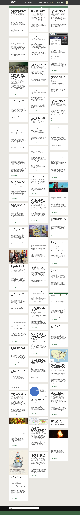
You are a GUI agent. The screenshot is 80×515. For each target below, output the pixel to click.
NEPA (57, 53)
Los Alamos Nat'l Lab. (17, 15)
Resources (45, 2)
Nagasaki (17, 16)
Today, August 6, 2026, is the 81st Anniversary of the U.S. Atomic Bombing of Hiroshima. (18, 11)
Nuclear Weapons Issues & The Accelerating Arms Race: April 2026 (18, 41)
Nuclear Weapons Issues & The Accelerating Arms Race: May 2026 (38, 36)
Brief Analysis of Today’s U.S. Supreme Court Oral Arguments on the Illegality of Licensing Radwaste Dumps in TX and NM (58, 366)
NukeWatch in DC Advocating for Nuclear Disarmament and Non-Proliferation (18, 266)
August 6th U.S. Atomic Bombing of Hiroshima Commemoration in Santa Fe (38, 239)
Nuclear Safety (53, 370)
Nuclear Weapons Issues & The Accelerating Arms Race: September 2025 (18, 205)
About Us (23, 2)
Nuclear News (63, 53)
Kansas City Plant (39, 38)
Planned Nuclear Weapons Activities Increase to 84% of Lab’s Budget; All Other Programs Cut (58, 243)
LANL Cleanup (33, 269)
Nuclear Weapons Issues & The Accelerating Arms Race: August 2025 (58, 219)
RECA (39, 400)
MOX (32, 14)
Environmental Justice (19, 269)
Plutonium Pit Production (39, 15)
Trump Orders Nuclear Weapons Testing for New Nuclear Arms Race (38, 177)
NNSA (60, 53)
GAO (24, 269)
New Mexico (22, 16)
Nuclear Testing (15, 81)
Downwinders (21, 13)
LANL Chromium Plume (38, 153)
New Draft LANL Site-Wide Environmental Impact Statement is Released (18, 394)
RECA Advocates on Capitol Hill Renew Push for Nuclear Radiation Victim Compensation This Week (38, 456)
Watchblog (52, 2)
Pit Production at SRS (54, 54)
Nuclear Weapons (41, 14)
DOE (17, 13)
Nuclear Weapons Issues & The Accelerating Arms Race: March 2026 (58, 77)
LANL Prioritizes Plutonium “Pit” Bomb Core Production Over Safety (18, 156)
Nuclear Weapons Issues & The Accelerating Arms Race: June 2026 (58, 11)
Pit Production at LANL (19, 82)
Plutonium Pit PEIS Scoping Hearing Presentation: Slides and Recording (58, 270)
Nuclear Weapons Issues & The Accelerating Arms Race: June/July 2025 (18, 229)
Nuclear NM (66, 2)
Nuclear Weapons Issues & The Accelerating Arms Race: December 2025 (18, 101)
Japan (12, 15)
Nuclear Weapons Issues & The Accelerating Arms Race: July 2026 (38, 11)
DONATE (58, 2)
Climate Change (62, 246)
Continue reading (14, 33)
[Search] (37, 508)
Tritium (37, 124)
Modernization (13, 16)
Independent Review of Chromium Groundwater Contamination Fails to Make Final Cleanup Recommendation (38, 429)
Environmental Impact (14, 14)
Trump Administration (19, 44)
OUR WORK (29, 2)
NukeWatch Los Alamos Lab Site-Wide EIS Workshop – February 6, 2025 (18, 371)
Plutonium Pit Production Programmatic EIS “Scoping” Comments (37, 291)
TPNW (12, 17)
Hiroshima (20, 14)
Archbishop (39, 242)
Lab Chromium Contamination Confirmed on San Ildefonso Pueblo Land (37, 149)
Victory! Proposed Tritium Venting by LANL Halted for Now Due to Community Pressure (38, 266)
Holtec (34, 205)
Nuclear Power (35, 14)
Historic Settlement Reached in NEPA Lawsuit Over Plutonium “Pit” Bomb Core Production (58, 393)
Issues (34, 2)
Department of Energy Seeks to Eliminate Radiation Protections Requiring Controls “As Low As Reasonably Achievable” (58, 128)
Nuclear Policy (56, 198)
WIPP (58, 56)
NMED (45, 269)
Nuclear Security (56, 329)
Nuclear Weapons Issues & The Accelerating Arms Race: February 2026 (38, 90)
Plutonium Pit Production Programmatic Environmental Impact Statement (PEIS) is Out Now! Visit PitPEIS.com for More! (58, 49)
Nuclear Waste (43, 205)
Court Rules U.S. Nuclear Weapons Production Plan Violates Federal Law (16, 477)
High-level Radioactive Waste (16, 270)
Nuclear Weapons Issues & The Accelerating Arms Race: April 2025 (58, 326)
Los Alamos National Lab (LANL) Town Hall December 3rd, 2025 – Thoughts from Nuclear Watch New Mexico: (38, 118)
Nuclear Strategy (62, 198)
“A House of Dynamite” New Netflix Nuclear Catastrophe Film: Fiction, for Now (58, 195)
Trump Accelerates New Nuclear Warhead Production (38, 65)
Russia (57, 106)
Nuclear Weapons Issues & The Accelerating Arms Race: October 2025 (18, 182)
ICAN (23, 14)
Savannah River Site (58, 55)
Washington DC (53, 56)
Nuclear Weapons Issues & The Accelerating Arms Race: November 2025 (58, 154)
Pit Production (13, 82)
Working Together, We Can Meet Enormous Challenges (18, 426)
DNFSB (19, 104)
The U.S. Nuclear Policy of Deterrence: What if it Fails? (57, 440)
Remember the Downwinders (37, 399)
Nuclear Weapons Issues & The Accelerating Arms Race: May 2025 (18, 294)
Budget (37, 13)
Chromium (40, 151)
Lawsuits (40, 2)
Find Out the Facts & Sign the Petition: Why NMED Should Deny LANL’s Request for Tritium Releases (38, 309)
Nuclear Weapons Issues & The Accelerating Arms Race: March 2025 (18, 348)
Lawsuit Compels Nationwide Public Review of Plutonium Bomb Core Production (58, 299)
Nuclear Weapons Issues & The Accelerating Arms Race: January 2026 (58, 101)
